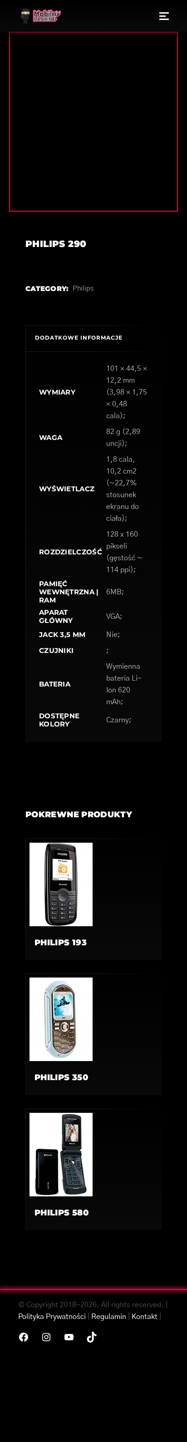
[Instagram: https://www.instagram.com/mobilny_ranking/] (46, 1337)
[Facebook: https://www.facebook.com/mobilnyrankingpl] (23, 1337)
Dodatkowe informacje (79, 337)
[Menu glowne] (164, 16)
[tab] (93, 338)
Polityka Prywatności (52, 1316)
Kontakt (144, 1316)
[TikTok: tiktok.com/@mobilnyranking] (91, 1337)
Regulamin (108, 1316)
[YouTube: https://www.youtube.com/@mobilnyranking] (69, 1337)
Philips (83, 288)
